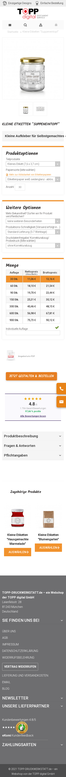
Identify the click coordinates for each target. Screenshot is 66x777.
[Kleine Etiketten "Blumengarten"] (48, 516)
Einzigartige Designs (20, 3)
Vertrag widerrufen (20, 666)
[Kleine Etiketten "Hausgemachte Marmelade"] (17, 516)
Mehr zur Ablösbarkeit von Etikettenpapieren (30, 174)
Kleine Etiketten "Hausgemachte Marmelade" (17, 539)
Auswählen (17, 552)
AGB (5, 638)
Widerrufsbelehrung (18, 657)
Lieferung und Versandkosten (25, 675)
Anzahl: (10, 186)
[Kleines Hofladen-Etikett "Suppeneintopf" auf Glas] (26, 109)
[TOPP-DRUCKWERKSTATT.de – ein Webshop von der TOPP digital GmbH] (33, 14)
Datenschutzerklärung (20, 651)
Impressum (10, 644)
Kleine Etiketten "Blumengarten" (48, 537)
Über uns (9, 631)
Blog (5, 688)
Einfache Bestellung (52, 3)
